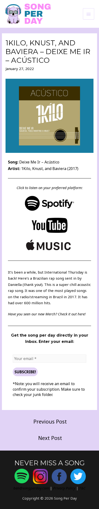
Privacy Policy (64, 488)
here (81, 313)
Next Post (50, 437)
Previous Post (50, 421)
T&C (82, 488)
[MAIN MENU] (88, 14)
